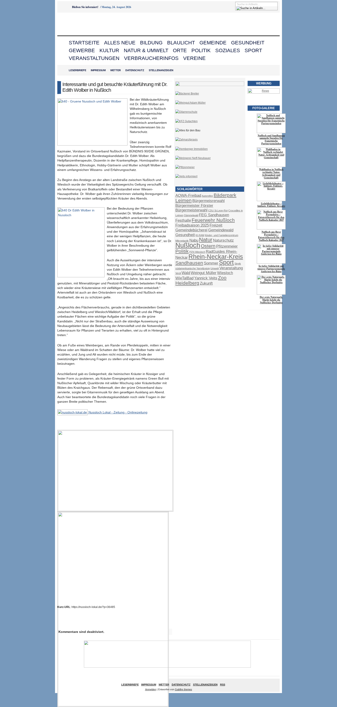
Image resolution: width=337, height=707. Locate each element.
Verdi (178, 273)
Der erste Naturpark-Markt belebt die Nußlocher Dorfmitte (271, 299)
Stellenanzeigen (161, 70)
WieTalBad (184, 278)
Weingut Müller (203, 273)
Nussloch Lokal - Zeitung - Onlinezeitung (117, 412)
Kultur (109, 50)
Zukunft (206, 283)
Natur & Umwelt (146, 50)
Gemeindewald (220, 230)
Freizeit (216, 225)
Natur (205, 240)
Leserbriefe (77, 70)
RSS (222, 684)
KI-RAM (200, 235)
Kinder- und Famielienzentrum (221, 235)
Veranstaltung (231, 268)
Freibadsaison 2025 (192, 225)
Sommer (211, 263)
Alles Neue (119, 43)
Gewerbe (82, 50)
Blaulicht (181, 43)
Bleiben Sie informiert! (85, 7)
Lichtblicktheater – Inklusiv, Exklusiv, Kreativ (271, 205)
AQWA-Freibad (188, 195)
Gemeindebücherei (191, 230)
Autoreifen (207, 195)
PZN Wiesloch (197, 252)
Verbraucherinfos (151, 58)
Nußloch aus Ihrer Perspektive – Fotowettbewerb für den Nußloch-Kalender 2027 (271, 236)
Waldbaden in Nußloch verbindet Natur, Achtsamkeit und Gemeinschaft (271, 173)
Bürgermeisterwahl (191, 210)
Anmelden (150, 689)
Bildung (151, 43)
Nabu (193, 240)
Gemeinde (213, 43)
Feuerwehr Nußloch (213, 220)
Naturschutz (223, 240)
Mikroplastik (182, 240)
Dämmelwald (191, 215)
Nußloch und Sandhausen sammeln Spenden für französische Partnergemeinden (271, 140)
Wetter (115, 70)
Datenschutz (134, 70)
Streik (238, 263)
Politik (201, 50)
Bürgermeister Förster (194, 205)
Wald (186, 273)
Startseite (84, 43)
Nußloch (187, 245)
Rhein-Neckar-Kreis (215, 256)
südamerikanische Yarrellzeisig (192, 268)
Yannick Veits (205, 278)
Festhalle (183, 220)
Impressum (98, 70)
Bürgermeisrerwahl (208, 201)
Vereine (194, 58)
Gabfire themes (183, 689)
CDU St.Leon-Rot (218, 210)
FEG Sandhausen (214, 215)
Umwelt (214, 268)
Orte (180, 50)
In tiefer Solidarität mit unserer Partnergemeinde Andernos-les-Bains (271, 268)
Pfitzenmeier (227, 246)
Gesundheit (247, 43)
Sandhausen (189, 262)
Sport (253, 50)
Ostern (208, 245)
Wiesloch (225, 273)
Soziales (227, 50)
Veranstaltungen (94, 58)
